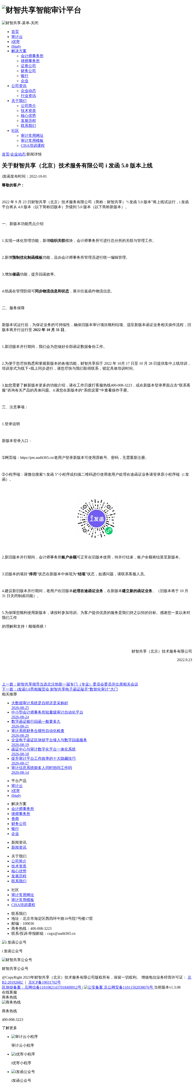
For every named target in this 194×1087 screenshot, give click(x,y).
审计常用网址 (32, 136)
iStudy (16, 46)
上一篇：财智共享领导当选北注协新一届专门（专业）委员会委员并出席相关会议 (70, 684)
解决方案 (18, 51)
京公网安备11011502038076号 (128, 987)
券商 (15, 819)
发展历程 (28, 121)
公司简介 (28, 106)
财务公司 (28, 71)
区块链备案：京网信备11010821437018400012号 (42, 987)
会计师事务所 (32, 56)
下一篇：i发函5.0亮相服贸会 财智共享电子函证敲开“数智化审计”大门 (60, 689)
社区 (15, 131)
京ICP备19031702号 (44, 982)
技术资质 (28, 111)
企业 (24, 81)
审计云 (17, 37)
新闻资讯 (18, 847)
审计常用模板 (32, 140)
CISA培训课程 (33, 145)
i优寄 (15, 42)
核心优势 (28, 116)
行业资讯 (28, 96)
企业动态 (28, 91)
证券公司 (28, 66)
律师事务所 (30, 61)
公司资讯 (18, 86)
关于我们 (18, 101)
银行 (24, 76)
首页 (15, 32)
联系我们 (28, 126)
